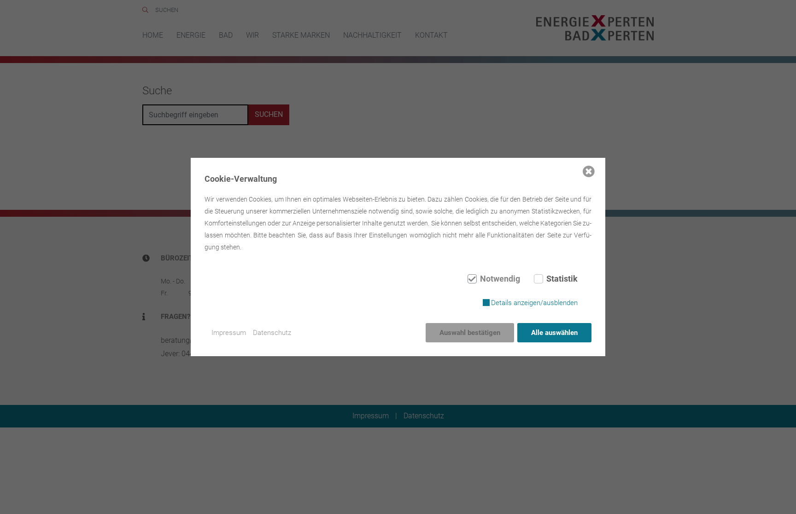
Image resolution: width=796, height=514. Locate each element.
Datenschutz (272, 333)
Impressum (228, 333)
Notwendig (500, 279)
